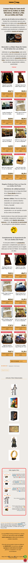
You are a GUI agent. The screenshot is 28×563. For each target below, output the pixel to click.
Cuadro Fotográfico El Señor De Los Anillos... (7, 113)
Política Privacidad (13, 557)
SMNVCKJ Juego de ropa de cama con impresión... (20, 140)
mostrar (21, 361)
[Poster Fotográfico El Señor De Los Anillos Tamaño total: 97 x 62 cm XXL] (7, 133)
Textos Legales (19, 556)
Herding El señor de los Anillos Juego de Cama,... (20, 86)
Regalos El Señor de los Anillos (7, 276)
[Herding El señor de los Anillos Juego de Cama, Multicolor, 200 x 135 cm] (20, 78)
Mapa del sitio (5, 556)
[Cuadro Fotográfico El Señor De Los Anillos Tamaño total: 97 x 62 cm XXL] (7, 105)
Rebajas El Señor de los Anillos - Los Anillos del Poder (7, 95)
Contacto (12, 556)
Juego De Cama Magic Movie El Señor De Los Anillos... (7, 86)
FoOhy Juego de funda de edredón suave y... (20, 113)
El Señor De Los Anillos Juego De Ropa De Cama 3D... (20, 346)
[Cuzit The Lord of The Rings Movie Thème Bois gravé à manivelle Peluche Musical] (20, 160)
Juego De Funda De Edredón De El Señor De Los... (7, 346)
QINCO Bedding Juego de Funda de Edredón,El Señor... (7, 320)
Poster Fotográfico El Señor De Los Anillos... (7, 140)
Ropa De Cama (5, 370)
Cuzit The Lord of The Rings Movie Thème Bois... (20, 168)
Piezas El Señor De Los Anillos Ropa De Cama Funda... (21, 294)
